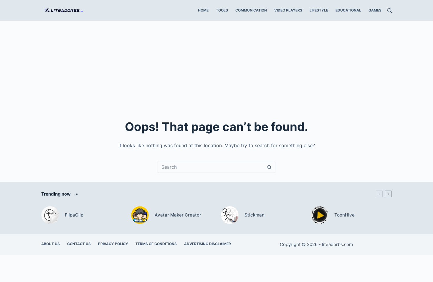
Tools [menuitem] (222, 10)
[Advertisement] (216, 65)
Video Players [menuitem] (288, 10)
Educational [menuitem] (348, 10)
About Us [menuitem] (50, 244)
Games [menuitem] (374, 10)
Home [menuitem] (203, 10)
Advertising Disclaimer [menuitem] (207, 244)
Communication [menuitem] (251, 10)
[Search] (389, 10)
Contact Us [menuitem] (79, 244)
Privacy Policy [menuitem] (113, 244)
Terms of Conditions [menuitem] (156, 244)
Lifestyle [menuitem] (319, 10)
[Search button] (269, 167)
